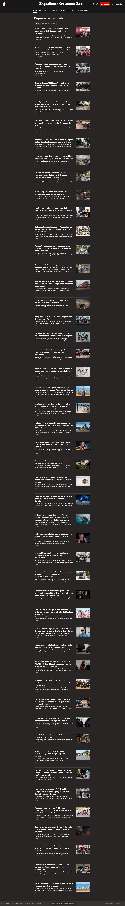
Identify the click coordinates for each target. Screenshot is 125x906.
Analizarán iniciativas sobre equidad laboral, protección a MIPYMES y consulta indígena (53, 210)
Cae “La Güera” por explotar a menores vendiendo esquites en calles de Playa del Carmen (53, 479)
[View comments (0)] (48, 42)
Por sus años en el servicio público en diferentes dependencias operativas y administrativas (50, 53)
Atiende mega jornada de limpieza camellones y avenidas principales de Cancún (51, 753)
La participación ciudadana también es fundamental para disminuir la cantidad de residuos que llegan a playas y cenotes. (52, 162)
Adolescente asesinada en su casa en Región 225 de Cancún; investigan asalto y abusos (54, 140)
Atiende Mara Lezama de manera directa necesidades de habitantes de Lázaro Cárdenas (52, 30)
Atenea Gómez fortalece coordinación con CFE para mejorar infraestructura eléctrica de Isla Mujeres (53, 248)
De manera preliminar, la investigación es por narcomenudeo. (49, 72)
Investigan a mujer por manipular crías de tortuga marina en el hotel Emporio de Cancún (53, 444)
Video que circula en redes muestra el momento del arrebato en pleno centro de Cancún (54, 778)
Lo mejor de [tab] (45, 23)
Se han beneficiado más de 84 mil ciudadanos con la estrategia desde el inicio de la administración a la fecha (52, 854)
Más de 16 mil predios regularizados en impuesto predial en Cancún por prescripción (51, 555)
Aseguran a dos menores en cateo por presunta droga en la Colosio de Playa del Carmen (53, 66)
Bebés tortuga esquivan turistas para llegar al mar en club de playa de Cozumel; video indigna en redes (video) (53, 406)
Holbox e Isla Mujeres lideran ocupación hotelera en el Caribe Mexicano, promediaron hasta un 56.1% (54, 425)
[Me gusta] (36, 42)
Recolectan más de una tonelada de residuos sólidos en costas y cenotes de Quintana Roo (54, 157)
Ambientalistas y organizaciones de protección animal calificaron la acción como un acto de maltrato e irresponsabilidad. (52, 542)
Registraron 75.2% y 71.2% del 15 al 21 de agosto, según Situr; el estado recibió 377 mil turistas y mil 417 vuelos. (53, 431)
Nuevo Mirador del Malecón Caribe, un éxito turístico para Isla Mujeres (54, 884)
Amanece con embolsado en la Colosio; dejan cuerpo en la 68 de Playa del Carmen (54, 646)
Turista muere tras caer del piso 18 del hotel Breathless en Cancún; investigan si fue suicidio (53, 829)
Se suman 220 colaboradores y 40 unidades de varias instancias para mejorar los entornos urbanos (51, 759)
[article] (62, 35)
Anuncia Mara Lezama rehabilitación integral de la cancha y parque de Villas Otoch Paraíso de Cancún (52, 791)
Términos (27, 903)
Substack (106, 903)
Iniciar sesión (117, 4)
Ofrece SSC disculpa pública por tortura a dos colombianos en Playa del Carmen (52, 719)
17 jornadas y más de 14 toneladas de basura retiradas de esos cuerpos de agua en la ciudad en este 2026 (53, 197)
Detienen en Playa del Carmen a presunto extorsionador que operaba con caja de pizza (54, 334)
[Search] (93, 4)
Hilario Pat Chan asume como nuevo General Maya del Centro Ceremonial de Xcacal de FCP (54, 123)
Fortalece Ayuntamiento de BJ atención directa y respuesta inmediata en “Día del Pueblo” (52, 848)
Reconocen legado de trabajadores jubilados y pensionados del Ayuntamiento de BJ (53, 48)
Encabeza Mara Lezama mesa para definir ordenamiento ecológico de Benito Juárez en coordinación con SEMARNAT (54, 593)
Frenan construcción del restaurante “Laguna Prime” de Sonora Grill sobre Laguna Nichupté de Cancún (51, 174)
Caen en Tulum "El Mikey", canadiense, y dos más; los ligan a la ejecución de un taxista (53, 85)
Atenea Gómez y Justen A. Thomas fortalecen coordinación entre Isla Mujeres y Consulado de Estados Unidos (54, 810)
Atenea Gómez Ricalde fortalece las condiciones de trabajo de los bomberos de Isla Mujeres (53, 682)
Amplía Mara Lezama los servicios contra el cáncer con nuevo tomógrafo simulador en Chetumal (54, 371)
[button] (35, 10)
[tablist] (46, 23)
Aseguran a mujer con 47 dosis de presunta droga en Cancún (53, 318)
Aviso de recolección (36, 903)
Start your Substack (57, 903)
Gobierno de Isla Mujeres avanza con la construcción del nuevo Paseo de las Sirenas (54, 388)
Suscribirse (105, 4)
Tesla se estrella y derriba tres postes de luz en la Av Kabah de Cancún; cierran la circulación (53, 352)
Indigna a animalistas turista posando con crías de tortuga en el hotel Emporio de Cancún (53, 536)
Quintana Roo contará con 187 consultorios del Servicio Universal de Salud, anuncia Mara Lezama (53, 229)
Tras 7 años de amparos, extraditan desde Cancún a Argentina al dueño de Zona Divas (54, 629)
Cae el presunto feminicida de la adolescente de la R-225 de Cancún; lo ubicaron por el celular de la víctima (54, 104)
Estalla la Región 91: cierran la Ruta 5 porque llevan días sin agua (54, 736)
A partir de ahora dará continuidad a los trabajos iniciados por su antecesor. (53, 129)
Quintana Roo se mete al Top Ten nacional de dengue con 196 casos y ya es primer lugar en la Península (53, 574)
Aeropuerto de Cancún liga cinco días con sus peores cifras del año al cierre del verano (54, 266)
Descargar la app (69, 903)
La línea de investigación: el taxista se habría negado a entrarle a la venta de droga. (52, 91)
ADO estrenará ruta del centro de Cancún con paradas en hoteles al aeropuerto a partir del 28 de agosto (54, 283)
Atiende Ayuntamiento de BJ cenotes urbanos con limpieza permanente (51, 192)
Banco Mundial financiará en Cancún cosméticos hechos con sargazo (51, 462)
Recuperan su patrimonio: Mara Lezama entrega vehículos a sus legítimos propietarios (52, 867)
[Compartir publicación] (97, 4)
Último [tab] (38, 23)
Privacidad (21, 903)
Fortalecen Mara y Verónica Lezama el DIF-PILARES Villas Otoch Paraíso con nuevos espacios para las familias (53, 663)
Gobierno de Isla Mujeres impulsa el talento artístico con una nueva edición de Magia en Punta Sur (54, 611)
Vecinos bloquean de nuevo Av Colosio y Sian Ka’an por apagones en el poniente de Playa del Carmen (53, 701)
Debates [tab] (53, 23)
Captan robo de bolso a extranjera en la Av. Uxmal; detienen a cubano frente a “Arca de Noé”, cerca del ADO (53, 772)
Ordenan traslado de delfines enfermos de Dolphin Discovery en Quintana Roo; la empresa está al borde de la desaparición (52, 517)
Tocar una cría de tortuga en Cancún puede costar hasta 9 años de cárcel (53, 301)
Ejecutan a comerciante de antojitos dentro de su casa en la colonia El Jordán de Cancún (53, 498)
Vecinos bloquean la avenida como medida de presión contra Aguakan (54, 740)
